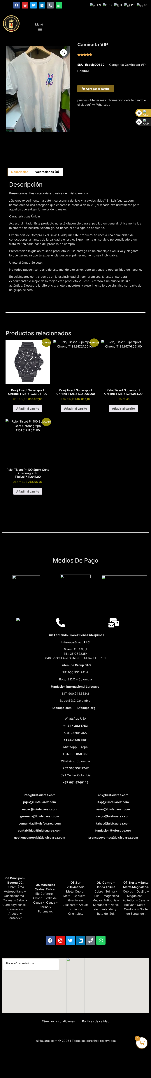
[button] (40, 29)
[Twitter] (33, 5)
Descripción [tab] (20, 172)
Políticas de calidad (95, 1021)
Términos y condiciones (58, 1021)
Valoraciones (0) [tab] (47, 172)
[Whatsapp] (59, 5)
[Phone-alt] (50, 5)
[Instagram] (25, 5)
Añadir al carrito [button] (27, 408)
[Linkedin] (42, 5)
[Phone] (90, 940)
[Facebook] (16, 5)
